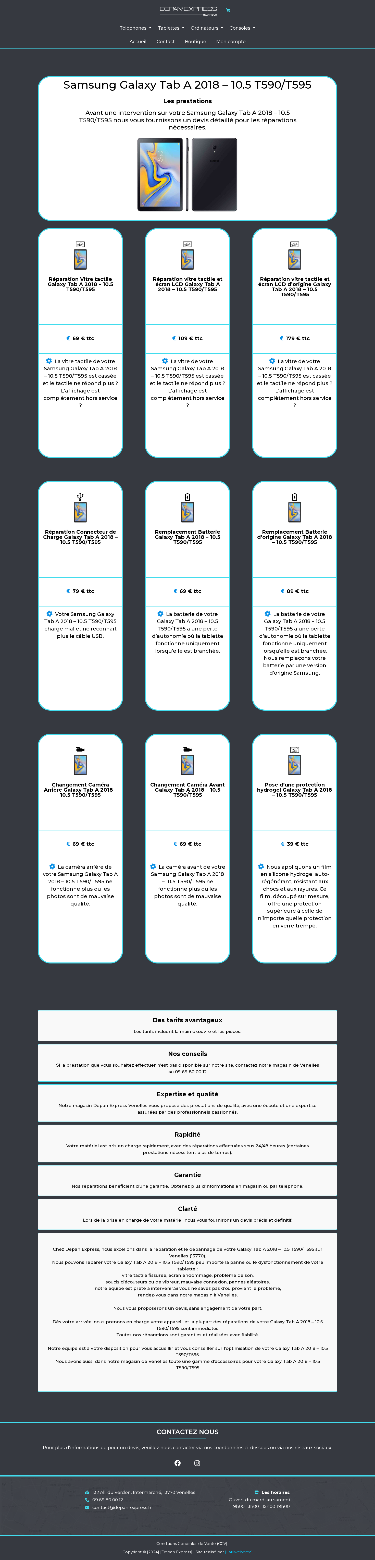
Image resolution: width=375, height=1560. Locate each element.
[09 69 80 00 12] (104, 1500)
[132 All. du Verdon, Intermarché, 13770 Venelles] (140, 1492)
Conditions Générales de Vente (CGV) (191, 1543)
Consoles (241, 28)
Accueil (138, 41)
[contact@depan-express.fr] (118, 1507)
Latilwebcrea (239, 1552)
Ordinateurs (205, 28)
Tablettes (169, 28)
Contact (166, 41)
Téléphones (134, 28)
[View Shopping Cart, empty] (228, 10)
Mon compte (231, 41)
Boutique (195, 41)
